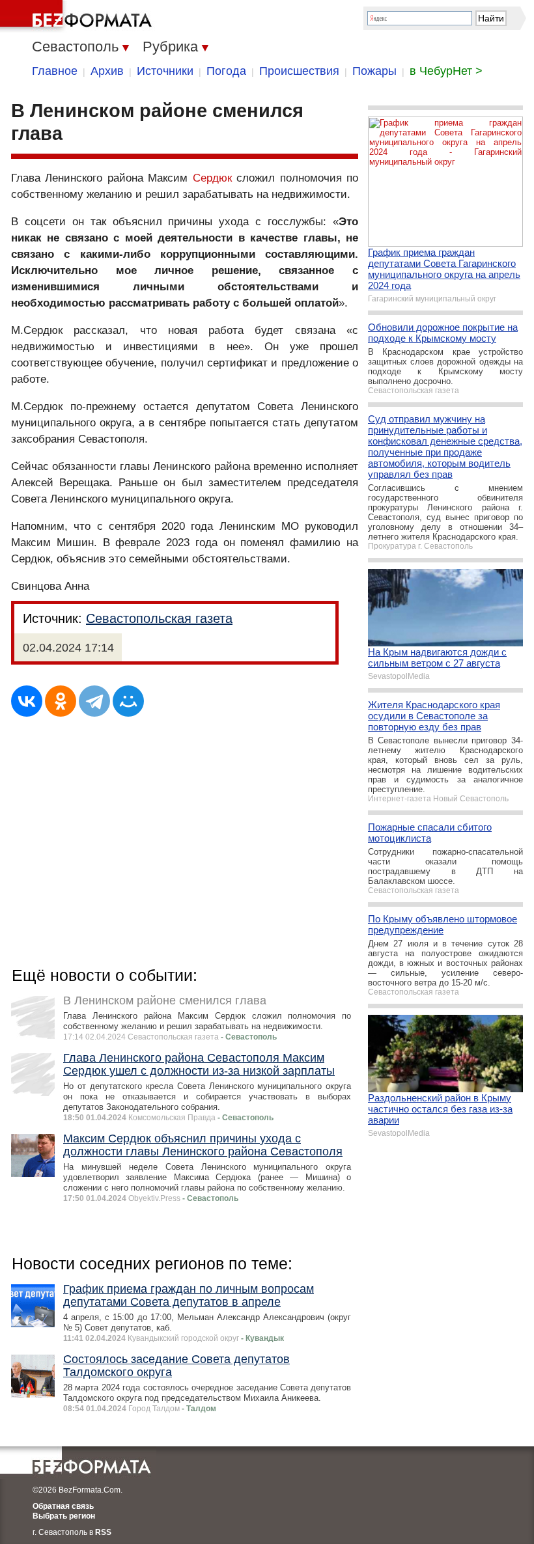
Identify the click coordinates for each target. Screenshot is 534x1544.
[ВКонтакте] (26, 701)
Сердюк (212, 178)
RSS (103, 1532)
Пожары (374, 70)
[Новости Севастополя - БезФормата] (78, 16)
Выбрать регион (64, 1516)
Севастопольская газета (159, 618)
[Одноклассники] (60, 701)
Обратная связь (63, 1506)
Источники (165, 70)
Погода (226, 70)
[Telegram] (94, 701)
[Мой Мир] (128, 701)
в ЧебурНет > (446, 70)
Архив (107, 70)
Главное (54, 70)
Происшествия (299, 70)
